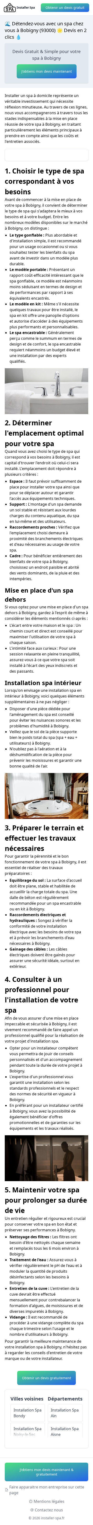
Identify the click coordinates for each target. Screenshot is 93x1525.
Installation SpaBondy (27, 1412)
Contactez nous (49, 1510)
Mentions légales (49, 1501)
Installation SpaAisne (65, 1431)
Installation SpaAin (65, 1412)
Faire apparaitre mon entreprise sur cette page (46, 1489)
